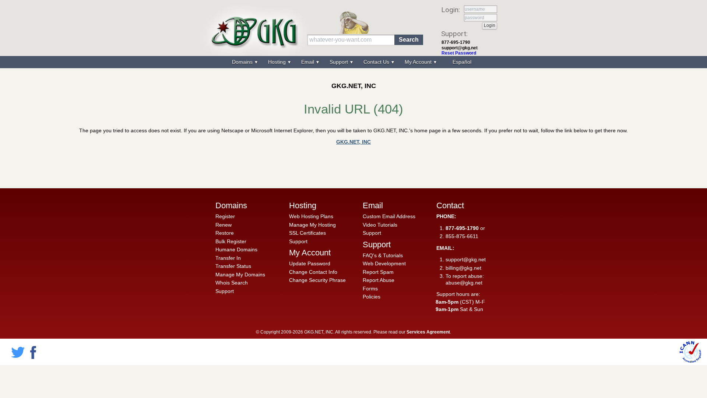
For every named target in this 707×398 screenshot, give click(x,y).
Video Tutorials (380, 225)
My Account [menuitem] (419, 62)
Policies (371, 297)
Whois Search (231, 283)
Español (462, 62)
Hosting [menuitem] (277, 62)
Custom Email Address (389, 216)
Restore (224, 233)
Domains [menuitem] (243, 62)
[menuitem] (461, 62)
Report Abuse (378, 280)
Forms (370, 288)
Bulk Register (230, 241)
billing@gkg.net (463, 268)
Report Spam (378, 272)
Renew (223, 225)
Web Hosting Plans (311, 216)
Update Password (309, 263)
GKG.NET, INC (353, 142)
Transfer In (228, 258)
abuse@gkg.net (464, 283)
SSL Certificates (307, 233)
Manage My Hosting (312, 225)
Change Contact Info (313, 272)
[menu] (353, 62)
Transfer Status (233, 266)
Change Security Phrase (317, 280)
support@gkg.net (460, 47)
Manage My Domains (240, 274)
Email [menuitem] (308, 62)
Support (224, 291)
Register (225, 216)
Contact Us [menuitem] (377, 62)
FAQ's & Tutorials (383, 255)
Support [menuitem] (339, 62)
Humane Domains (236, 249)
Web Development (384, 263)
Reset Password (459, 53)
